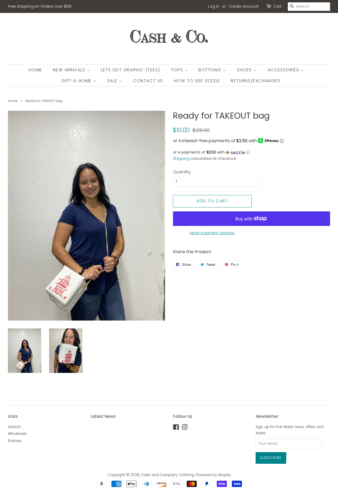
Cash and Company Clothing (167, 475)
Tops (178, 70)
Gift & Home (77, 81)
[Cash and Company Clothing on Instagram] (184, 428)
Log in (213, 6)
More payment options (212, 232)
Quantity (182, 172)
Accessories (284, 70)
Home (35, 70)
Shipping (181, 158)
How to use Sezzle (197, 81)
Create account (243, 6)
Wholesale (17, 433)
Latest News (103, 416)
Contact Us (148, 81)
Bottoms (211, 70)
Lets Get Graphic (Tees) (130, 70)
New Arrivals (70, 70)
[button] (251, 152)
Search (14, 426)
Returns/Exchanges (255, 81)
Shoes (245, 70)
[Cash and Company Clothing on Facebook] (176, 428)
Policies (14, 440)
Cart (277, 6)
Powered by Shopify (213, 475)
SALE (113, 81)
